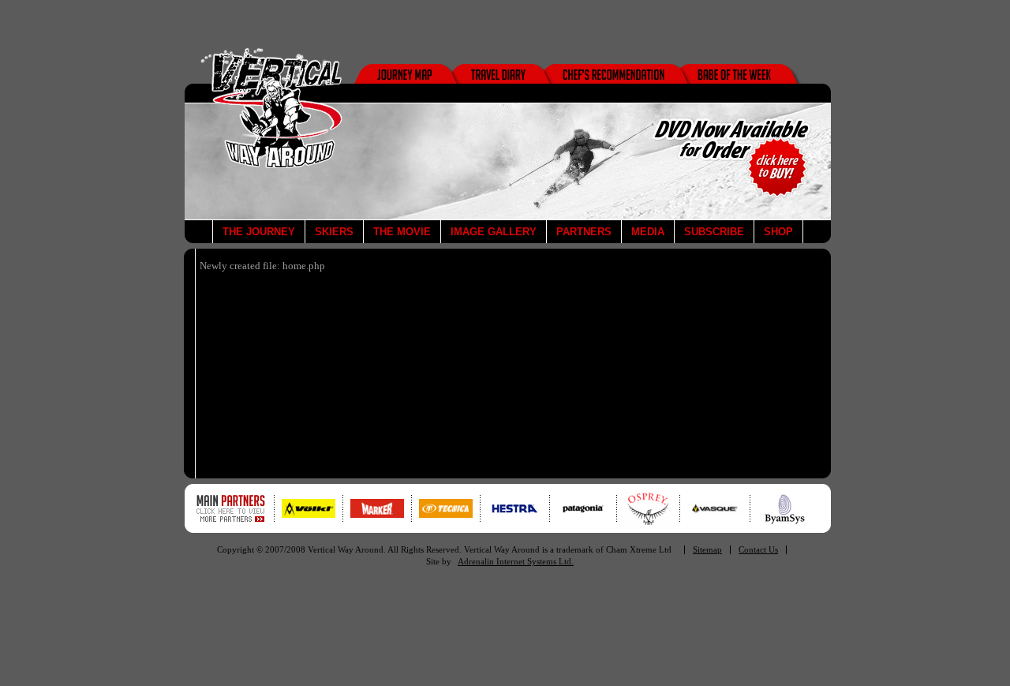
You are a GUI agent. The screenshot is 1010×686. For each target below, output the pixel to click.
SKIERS (334, 232)
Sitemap (707, 549)
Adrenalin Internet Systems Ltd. (516, 561)
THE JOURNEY (259, 232)
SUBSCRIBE (714, 232)
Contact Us (758, 549)
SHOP (778, 232)
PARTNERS (584, 232)
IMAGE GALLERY (494, 232)
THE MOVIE (402, 232)
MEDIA (647, 232)
